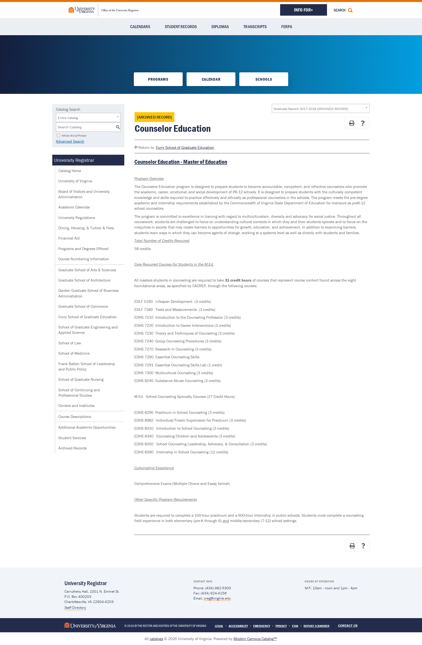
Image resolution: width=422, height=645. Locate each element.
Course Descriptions (74, 416)
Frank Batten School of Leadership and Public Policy (86, 366)
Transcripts (255, 26)
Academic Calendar (74, 207)
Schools (263, 79)
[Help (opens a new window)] (363, 123)
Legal (219, 626)
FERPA (286, 26)
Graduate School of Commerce (83, 306)
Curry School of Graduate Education (87, 316)
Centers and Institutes (76, 405)
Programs (158, 79)
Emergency (261, 626)
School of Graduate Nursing (81, 379)
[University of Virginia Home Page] (90, 625)
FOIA (295, 626)
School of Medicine (74, 353)
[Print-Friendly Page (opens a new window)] (352, 123)
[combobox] (320, 108)
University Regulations (76, 217)
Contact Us (348, 625)
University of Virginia (75, 180)
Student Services (72, 437)
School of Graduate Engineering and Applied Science (88, 330)
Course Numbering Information (83, 258)
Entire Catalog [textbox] (68, 118)
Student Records (181, 26)
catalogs (156, 638)
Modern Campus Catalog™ (255, 638)
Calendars (140, 26)
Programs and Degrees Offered (83, 248)
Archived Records (72, 448)
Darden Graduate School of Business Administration (88, 293)
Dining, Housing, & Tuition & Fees (86, 227)
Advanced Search (70, 141)
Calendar (211, 79)
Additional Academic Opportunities (87, 427)
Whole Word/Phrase (74, 135)
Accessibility (238, 626)
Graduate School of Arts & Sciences (87, 269)
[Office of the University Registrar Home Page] (103, 9)
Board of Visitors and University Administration (84, 194)
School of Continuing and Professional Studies (79, 392)
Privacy (281, 626)
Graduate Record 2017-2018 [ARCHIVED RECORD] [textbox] (311, 109)
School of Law (69, 342)
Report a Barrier (316, 626)
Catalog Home (69, 170)
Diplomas (220, 26)
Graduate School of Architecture (84, 280)
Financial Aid (69, 238)
